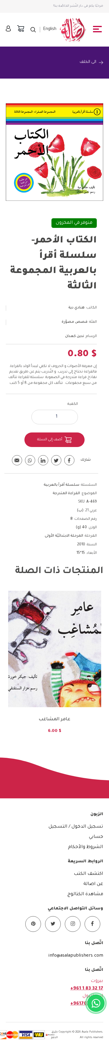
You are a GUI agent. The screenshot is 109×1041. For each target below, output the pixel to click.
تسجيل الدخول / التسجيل (76, 826)
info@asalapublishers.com (75, 955)
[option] (54, 666)
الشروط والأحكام (85, 847)
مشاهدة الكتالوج (85, 894)
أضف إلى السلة (49, 440)
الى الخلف (88, 62)
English (49, 29)
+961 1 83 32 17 (86, 988)
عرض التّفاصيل (54, 680)
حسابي (96, 837)
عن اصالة (93, 884)
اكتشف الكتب (88, 874)
